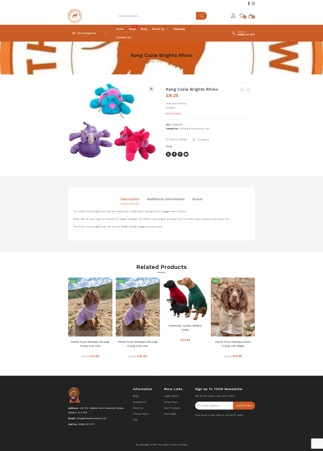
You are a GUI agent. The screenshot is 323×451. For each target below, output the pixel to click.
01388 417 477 (246, 34)
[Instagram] (253, 3)
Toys (207, 128)
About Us (138, 408)
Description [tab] (130, 199)
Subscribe (244, 405)
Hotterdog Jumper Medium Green (185, 327)
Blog (135, 396)
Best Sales (170, 413)
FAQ (135, 419)
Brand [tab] (197, 199)
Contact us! (139, 402)
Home (143, 61)
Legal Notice (171, 396)
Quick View (96, 332)
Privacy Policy (140, 413)
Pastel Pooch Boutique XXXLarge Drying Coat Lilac (138, 343)
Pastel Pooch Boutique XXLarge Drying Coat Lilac (90, 343)
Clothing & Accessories (191, 128)
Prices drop (170, 402)
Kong (169, 146)
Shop (151, 61)
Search (201, 16)
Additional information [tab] (166, 199)
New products (172, 408)
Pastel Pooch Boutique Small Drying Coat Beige (232, 343)
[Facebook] (249, 3)
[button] (151, 89)
